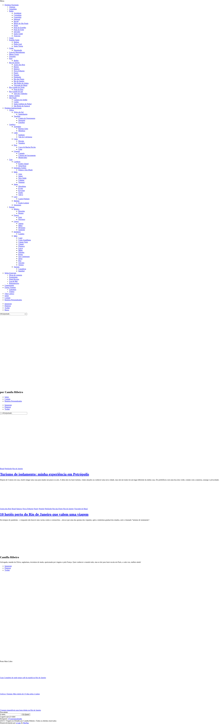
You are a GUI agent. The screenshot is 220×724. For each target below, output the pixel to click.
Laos (15, 197)
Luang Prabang (23, 199)
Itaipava (16, 69)
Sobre (7, 296)
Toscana (21, 263)
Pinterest (8, 306)
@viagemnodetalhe (15, 719)
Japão (16, 184)
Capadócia (22, 269)
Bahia (11, 11)
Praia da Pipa (18, 89)
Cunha (16, 102)
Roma (20, 254)
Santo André (18, 34)
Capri (20, 238)
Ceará (11, 38)
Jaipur (20, 176)
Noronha (12, 56)
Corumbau (17, 15)
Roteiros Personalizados (13, 300)
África (11, 110)
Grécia (16, 221)
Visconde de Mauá (20, 85)
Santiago (21, 135)
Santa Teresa (18, 46)
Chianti (21, 244)
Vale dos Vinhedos (20, 94)
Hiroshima (22, 186)
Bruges (20, 213)
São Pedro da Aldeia (21, 83)
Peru (15, 145)
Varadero (21, 143)
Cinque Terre (23, 242)
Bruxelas (21, 211)
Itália (15, 236)
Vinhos (11, 292)
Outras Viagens (10, 287)
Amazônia (13, 9)
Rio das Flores (19, 79)
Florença (21, 246)
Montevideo (22, 157)
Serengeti (21, 120)
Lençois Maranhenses (17, 52)
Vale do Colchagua (25, 137)
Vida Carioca (9, 294)
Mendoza (21, 131)
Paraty (16, 73)
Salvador (17, 32)
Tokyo (20, 195)
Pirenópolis (18, 50)
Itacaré (16, 21)
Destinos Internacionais (13, 108)
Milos (20, 226)
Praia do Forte (19, 30)
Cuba (16, 139)
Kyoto (20, 188)
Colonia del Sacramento (27, 155)
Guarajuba (17, 17)
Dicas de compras (15, 275)
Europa (11, 207)
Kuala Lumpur (23, 203)
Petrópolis (17, 77)
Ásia (10, 160)
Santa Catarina (14, 96)
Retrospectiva (14, 283)
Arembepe (17, 13)
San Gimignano (24, 256)
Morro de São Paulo (21, 23)
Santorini (21, 230)
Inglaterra (17, 232)
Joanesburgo (22, 114)
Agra (20, 174)
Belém (16, 61)
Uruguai (17, 151)
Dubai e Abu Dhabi (25, 170)
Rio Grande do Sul (16, 91)
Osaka (20, 193)
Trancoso (17, 36)
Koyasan (21, 190)
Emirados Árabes (20, 168)
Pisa (19, 261)
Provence (21, 219)
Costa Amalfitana (24, 240)
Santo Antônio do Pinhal (23, 104)
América (12, 124)
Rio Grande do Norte (17, 87)
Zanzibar (21, 122)
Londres (21, 234)
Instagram (8, 304)
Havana (21, 141)
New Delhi (22, 178)
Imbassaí (17, 19)
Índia (15, 172)
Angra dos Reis (19, 65)
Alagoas (12, 7)
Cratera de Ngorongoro (26, 118)
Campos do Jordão (20, 100)
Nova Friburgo (19, 71)
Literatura (12, 289)
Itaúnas (16, 42)
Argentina (17, 127)
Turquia (16, 267)
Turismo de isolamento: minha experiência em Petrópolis (44, 474)
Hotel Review (14, 279)
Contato (7, 298)
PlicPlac (26, 723)
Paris (20, 217)
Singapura (17, 205)
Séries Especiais (10, 273)
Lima (20, 149)
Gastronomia (9, 285)
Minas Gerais (14, 54)
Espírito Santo (14, 40)
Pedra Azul (18, 44)
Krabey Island (23, 164)
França (16, 215)
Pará (10, 58)
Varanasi (21, 182)
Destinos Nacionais (12, 5)
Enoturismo (13, 277)
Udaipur (21, 180)
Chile (16, 133)
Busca (7, 310)
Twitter (7, 308)
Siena (20, 259)
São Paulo (12, 98)
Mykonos (21, 228)
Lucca (20, 248)
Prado (16, 25)
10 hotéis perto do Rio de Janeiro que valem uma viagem (44, 514)
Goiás (11, 48)
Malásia (16, 201)
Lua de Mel (13, 281)
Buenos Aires (23, 129)
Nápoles (21, 252)
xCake (18, 723)
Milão (20, 250)
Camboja (17, 162)
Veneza (21, 265)
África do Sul (18, 112)
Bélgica (16, 209)
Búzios (16, 67)
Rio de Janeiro (14, 63)
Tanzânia (17, 116)
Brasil (2, 469)
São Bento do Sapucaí (22, 106)
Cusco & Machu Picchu (27, 147)
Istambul (21, 271)
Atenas (20, 223)
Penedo (16, 75)
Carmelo (21, 153)
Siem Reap (22, 166)
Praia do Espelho (20, 28)
